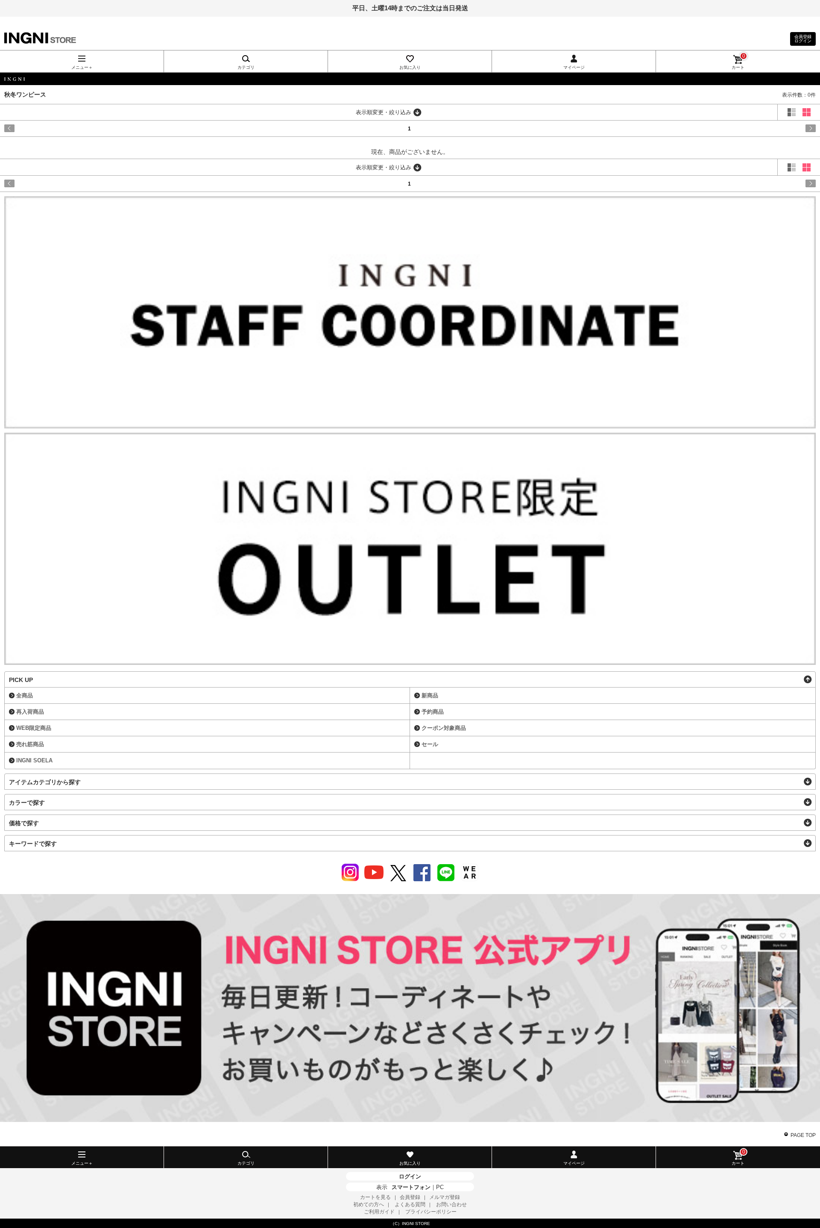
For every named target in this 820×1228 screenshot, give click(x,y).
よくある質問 (410, 1204)
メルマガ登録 (444, 1197)
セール (430, 744)
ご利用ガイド (379, 1211)
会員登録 (410, 1197)
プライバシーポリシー (431, 1211)
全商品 (24, 695)
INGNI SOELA (34, 760)
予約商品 (433, 711)
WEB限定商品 (33, 728)
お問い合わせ (451, 1204)
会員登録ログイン (802, 38)
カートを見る (375, 1197)
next (767, 128)
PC (440, 1187)
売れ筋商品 (30, 744)
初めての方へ (368, 1204)
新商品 (430, 695)
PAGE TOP (803, 1135)
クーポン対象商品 (444, 728)
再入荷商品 (30, 711)
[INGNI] (410, 79)
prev (53, 128)
